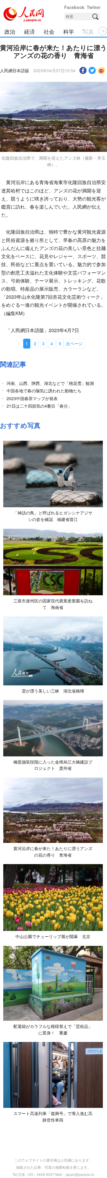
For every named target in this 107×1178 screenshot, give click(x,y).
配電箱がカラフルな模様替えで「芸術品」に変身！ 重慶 (52, 1029)
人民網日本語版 (14, 70)
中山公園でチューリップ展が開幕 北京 (52, 936)
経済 (29, 31)
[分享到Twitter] (92, 70)
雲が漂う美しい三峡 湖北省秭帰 (53, 691)
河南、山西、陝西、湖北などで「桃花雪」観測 (50, 383)
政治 (9, 31)
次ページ (74, 343)
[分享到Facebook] (83, 70)
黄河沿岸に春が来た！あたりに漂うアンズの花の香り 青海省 (52, 851)
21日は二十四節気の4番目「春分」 (39, 406)
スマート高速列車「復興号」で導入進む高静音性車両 (52, 1116)
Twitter (93, 7)
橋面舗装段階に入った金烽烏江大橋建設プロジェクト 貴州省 (52, 765)
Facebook (74, 7)
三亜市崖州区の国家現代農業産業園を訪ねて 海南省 (52, 604)
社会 (49, 31)
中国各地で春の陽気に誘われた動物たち (44, 391)
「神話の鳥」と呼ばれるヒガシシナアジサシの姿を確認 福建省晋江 (52, 516)
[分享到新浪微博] (101, 70)
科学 (68, 31)
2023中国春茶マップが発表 (32, 398)
